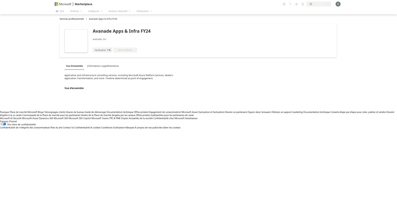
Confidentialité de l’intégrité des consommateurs (25, 127)
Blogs (41, 112)
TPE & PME (114, 118)
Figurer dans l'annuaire (259, 112)
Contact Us (68, 127)
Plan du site (56, 127)
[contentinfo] (87, 19)
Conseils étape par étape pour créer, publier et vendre (358, 112)
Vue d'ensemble (74, 65)
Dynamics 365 (46, 118)
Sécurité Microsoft (22, 118)
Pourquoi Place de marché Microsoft (18, 112)
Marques (129, 127)
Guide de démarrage (95, 112)
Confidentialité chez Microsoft (168, 118)
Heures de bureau (75, 112)
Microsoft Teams (100, 118)
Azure (35, 118)
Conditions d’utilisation (113, 127)
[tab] (75, 65)
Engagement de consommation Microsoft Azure (173, 112)
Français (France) (8, 121)
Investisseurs (191, 118)
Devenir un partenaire (236, 112)
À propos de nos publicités (148, 127)
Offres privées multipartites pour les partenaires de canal (165, 115)
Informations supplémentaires (103, 65)
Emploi (124, 118)
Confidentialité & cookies (88, 127)
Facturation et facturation (211, 112)
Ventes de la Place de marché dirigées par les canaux (108, 115)
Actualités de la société (141, 118)
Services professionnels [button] (72, 18)
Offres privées (141, 112)
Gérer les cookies (171, 127)
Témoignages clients (54, 112)
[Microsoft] (63, 4)
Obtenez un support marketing (287, 112)
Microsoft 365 (61, 118)
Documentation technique (120, 112)
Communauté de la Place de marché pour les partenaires (51, 115)
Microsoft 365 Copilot (80, 118)
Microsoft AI (6, 118)
